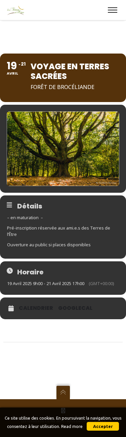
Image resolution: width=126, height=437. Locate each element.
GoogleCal (75, 308)
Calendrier (36, 308)
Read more (72, 426)
